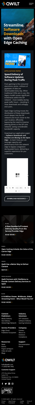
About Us (22, 333)
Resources (5, 342)
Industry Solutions (23, 315)
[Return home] (10, 4)
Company (23, 328)
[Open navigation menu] (31, 4)
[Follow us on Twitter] (6, 384)
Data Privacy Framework (11, 402)
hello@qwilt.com (7, 364)
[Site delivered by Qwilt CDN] (17, 390)
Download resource (16, 199)
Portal (21, 347)
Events (3, 347)
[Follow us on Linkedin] (9, 384)
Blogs (3, 353)
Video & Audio (6, 351)
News (3, 344)
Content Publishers (5, 315)
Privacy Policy (3, 402)
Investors (22, 335)
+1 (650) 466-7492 (7, 366)
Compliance (23, 337)
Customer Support (8, 370)
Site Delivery (5, 321)
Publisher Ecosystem (8, 333)
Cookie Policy (22, 402)
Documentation (24, 344)
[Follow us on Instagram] (12, 384)
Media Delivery (6, 319)
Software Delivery (25, 321)
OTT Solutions (23, 319)
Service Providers (8, 328)
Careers (21, 330)
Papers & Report (7, 349)
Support (22, 342)
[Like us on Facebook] (2, 384)
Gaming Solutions (25, 323)
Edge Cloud (5, 330)
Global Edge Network (8, 323)
